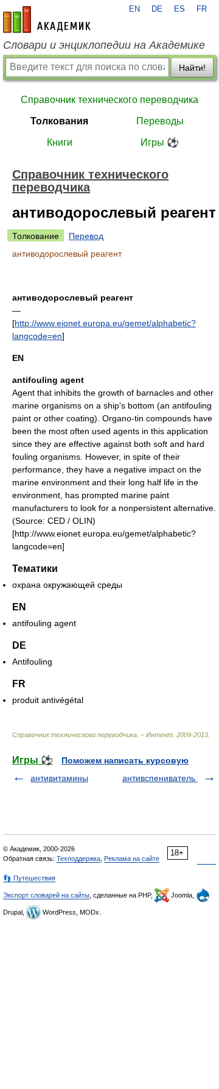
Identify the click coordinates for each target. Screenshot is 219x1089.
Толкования (59, 121)
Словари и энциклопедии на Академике (104, 45)
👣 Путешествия (29, 878)
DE (156, 9)
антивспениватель (160, 778)
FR (201, 9)
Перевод (86, 236)
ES (179, 9)
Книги (59, 142)
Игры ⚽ (160, 142)
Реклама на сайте (131, 858)
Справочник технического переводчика (109, 100)
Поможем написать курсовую (125, 760)
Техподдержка (78, 858)
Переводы (160, 121)
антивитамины (59, 778)
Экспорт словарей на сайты (46, 895)
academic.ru (47, 19)
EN (134, 9)
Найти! (192, 68)
